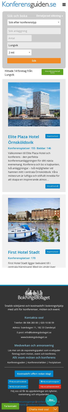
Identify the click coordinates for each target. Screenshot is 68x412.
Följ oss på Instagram (50, 382)
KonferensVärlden (37, 362)
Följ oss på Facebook (18, 382)
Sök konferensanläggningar (22, 401)
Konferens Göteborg (38, 404)
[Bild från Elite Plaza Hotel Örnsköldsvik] (34, 104)
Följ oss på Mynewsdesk (50, 387)
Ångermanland (52, 136)
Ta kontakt (10, 406)
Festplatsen (55, 362)
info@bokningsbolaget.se (38, 332)
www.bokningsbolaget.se (34, 337)
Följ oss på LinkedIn (18, 387)
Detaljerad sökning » (49, 15)
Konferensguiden (16, 362)
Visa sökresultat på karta (52, 72)
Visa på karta (52, 186)
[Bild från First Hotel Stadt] (34, 220)
